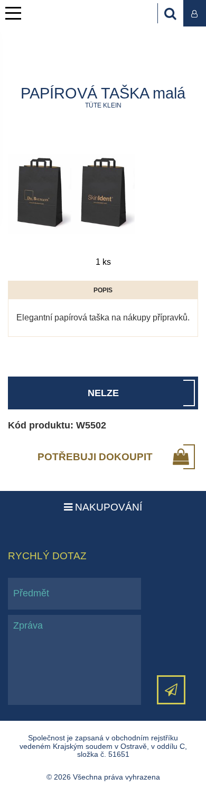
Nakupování (107, 507)
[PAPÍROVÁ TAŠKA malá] (71, 193)
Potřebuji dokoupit (95, 456)
